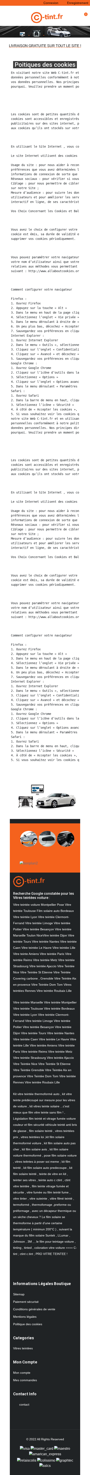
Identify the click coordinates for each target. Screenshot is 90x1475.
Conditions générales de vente (34, 1309)
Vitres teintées (23, 1348)
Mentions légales (24, 1316)
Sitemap (18, 1294)
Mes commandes (25, 1380)
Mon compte (21, 1372)
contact (24, 1404)
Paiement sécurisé (26, 1301)
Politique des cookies (27, 1324)
